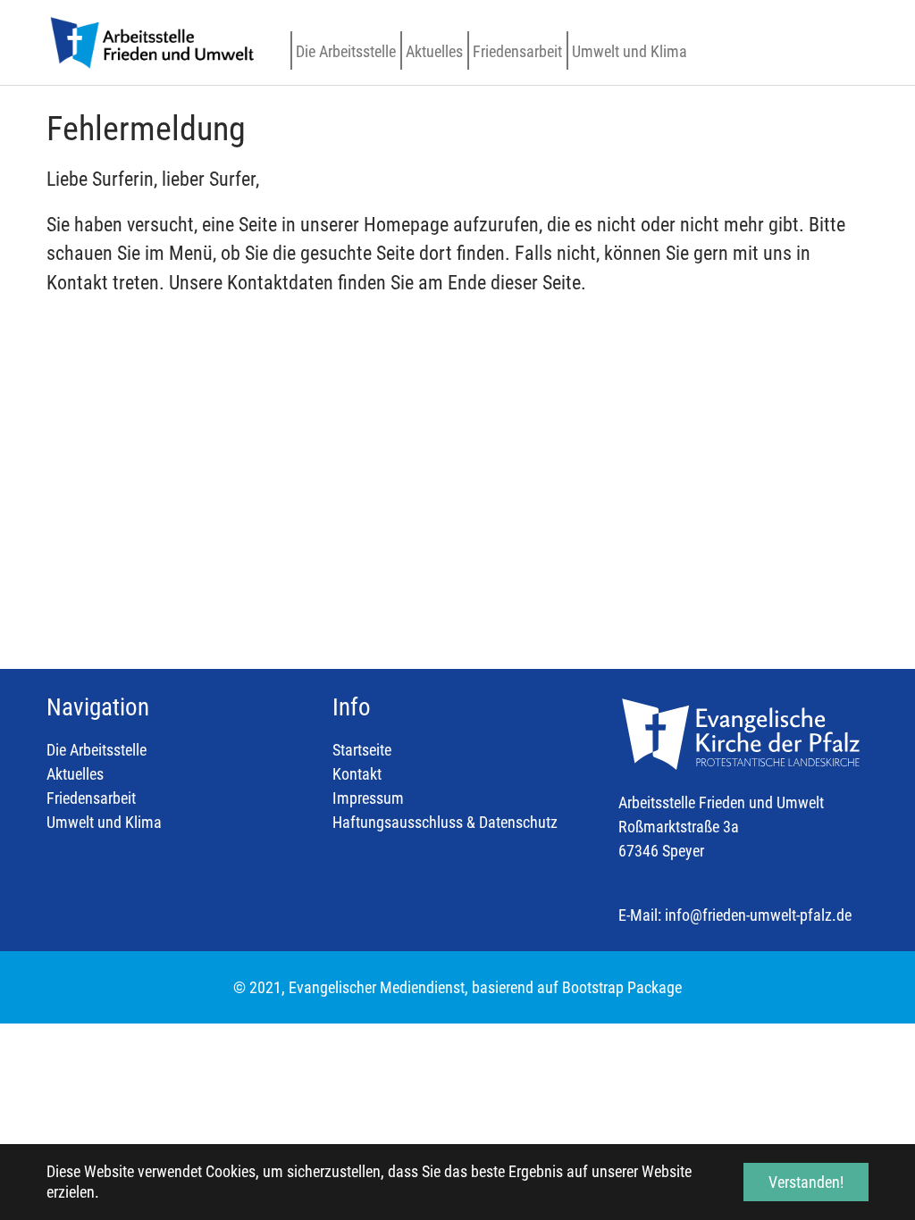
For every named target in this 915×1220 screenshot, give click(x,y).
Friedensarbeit (91, 798)
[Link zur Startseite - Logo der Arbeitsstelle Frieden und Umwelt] (151, 42)
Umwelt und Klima (104, 822)
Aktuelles (75, 774)
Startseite (361, 749)
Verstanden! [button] (806, 1182)
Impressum (368, 798)
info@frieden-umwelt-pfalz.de (758, 915)
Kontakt (357, 774)
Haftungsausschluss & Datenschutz (445, 822)
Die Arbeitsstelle (96, 749)
